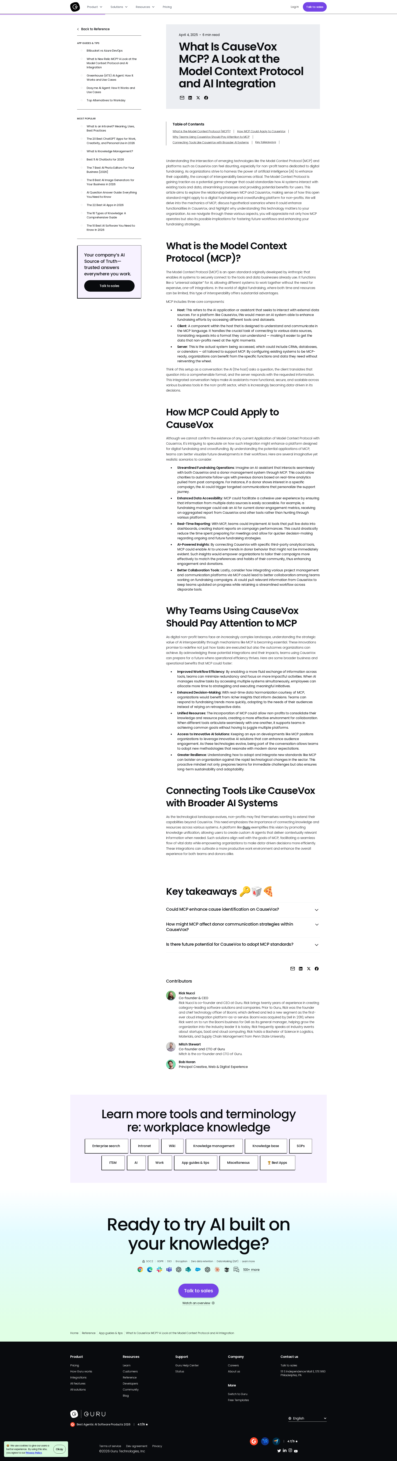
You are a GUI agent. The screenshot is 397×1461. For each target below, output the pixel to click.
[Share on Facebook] (206, 97)
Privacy (157, 1446)
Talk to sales (314, 7)
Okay (59, 1449)
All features (77, 1383)
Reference (89, 1333)
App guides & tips (111, 1333)
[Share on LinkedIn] (190, 97)
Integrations (78, 1377)
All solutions (78, 1389)
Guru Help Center (187, 1365)
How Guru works (81, 1371)
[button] (95, 7)
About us (234, 1371)
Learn (126, 1365)
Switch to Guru (237, 1394)
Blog (126, 1395)
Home (74, 1333)
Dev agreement (136, 1446)
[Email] (182, 97)
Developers (130, 1383)
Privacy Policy (34, 1452)
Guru (246, 827)
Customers (130, 1371)
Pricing (167, 7)
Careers (233, 1365)
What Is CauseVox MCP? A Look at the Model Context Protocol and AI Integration (180, 1333)
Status (179, 1371)
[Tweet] (198, 97)
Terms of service (110, 1446)
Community (130, 1389)
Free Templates (238, 1400)
